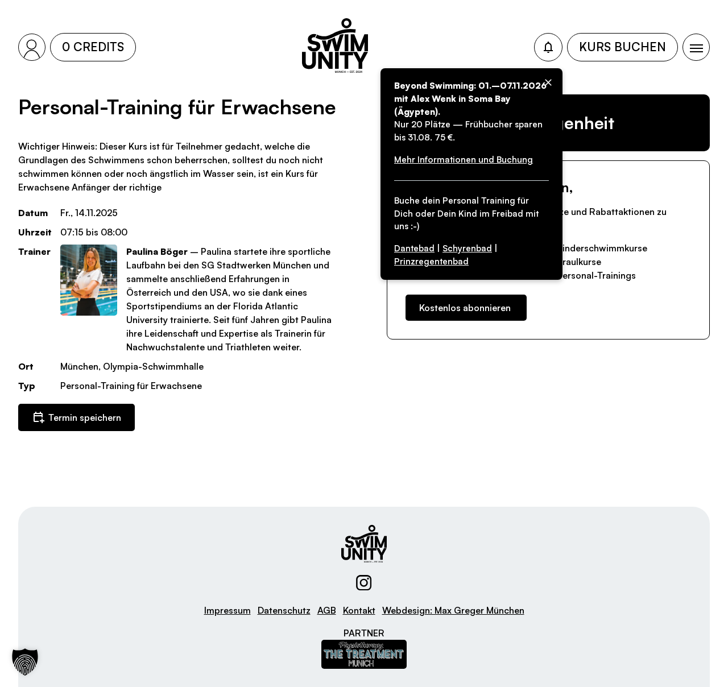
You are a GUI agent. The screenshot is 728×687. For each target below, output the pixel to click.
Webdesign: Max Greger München (453, 610)
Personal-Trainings (596, 275)
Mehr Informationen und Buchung (463, 159)
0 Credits (93, 46)
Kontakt (359, 610)
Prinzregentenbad (431, 261)
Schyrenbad (467, 248)
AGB (326, 610)
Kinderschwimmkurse (602, 248)
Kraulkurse (579, 261)
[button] (25, 662)
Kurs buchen (622, 46)
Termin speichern (84, 417)
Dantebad (414, 248)
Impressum (227, 610)
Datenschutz (284, 610)
